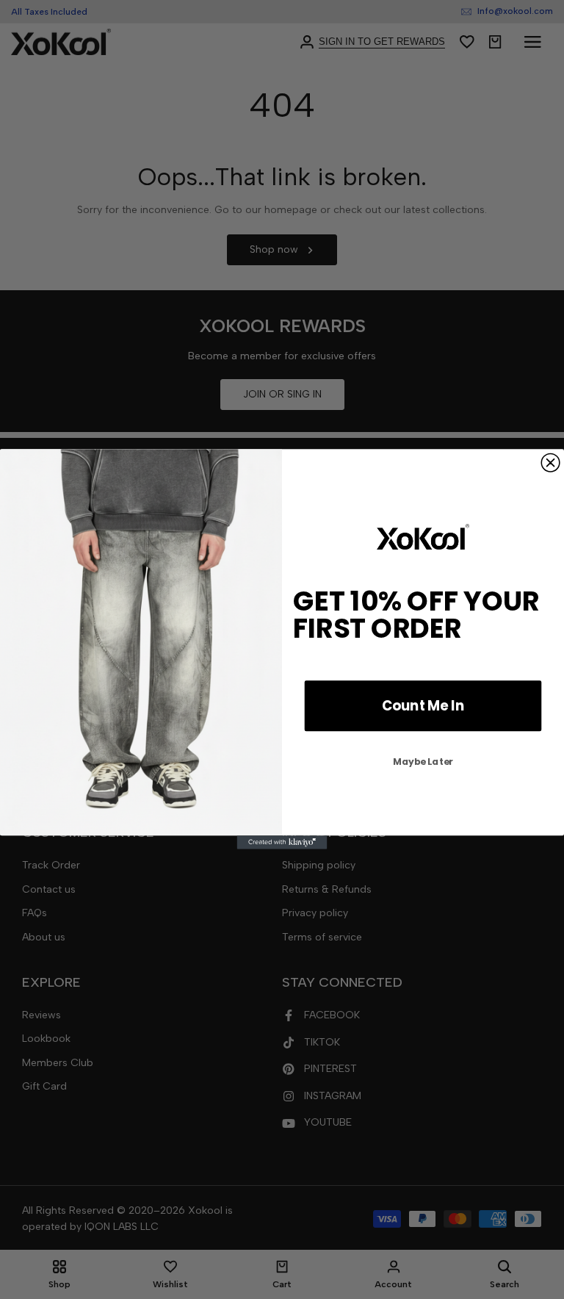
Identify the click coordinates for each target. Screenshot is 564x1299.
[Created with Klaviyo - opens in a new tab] (282, 842)
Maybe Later (422, 762)
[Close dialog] (550, 463)
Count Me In (423, 706)
